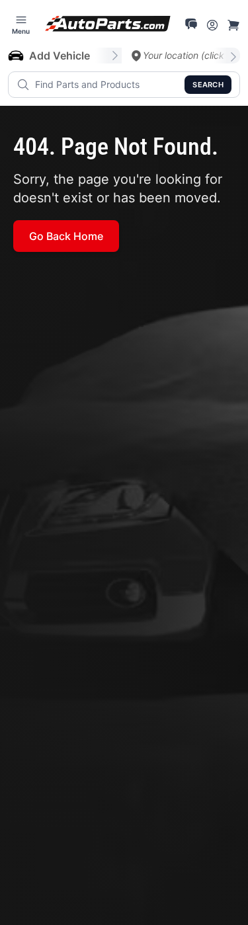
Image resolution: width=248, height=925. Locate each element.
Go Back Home (66, 236)
